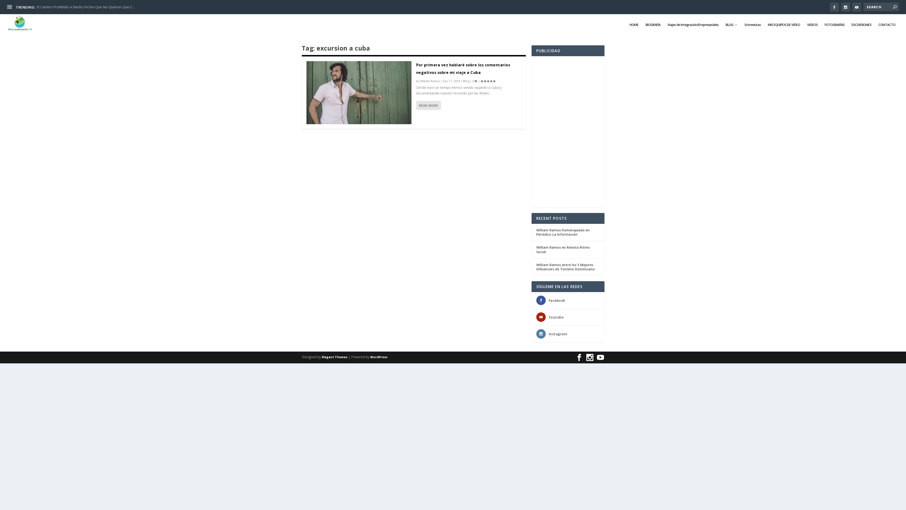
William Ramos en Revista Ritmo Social (563, 249)
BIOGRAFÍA (653, 25)
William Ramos (430, 81)
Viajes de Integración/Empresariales (692, 25)
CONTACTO (886, 25)
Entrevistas (753, 25)
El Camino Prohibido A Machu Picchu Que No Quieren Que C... (85, 6)
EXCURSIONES (861, 25)
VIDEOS (812, 25)
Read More (428, 105)
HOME (633, 25)
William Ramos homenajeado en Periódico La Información (563, 232)
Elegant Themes (334, 357)
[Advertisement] (568, 132)
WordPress (378, 357)
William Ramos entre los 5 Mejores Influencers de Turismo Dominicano (565, 267)
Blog (466, 81)
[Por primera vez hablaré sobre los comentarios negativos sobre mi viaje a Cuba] (358, 92)
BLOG (729, 25)
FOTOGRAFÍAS (834, 25)
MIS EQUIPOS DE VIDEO (784, 25)
